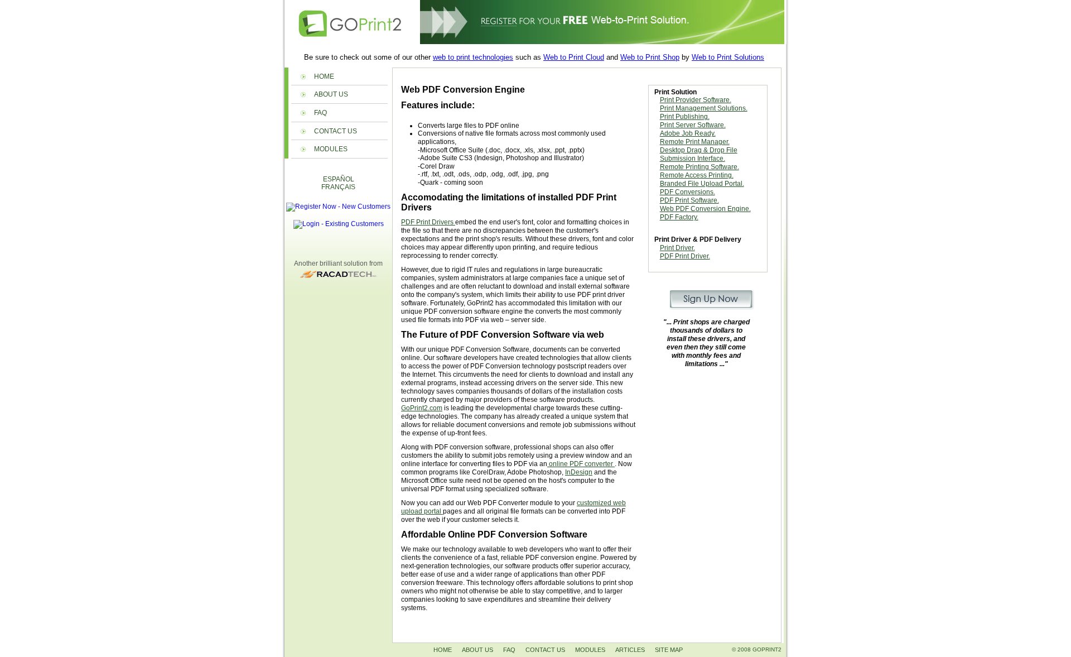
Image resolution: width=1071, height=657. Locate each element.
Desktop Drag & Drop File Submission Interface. (698, 154)
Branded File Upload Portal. (702, 184)
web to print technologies (473, 57)
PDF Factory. (679, 217)
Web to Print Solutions (728, 57)
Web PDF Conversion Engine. (705, 209)
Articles (630, 649)
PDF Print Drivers (428, 222)
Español (338, 179)
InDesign (578, 472)
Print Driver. (677, 248)
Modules (331, 149)
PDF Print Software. (689, 200)
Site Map (669, 649)
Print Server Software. (693, 125)
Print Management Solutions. (703, 108)
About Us (331, 94)
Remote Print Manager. (695, 142)
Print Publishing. (685, 117)
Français (338, 187)
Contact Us (335, 131)
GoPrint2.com (421, 408)
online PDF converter (581, 464)
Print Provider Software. (695, 100)
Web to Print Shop (649, 57)
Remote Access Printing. (697, 175)
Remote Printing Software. (699, 167)
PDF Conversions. (687, 192)
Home (324, 76)
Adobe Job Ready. (688, 133)
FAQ (320, 113)
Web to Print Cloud (573, 57)
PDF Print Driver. (685, 256)
